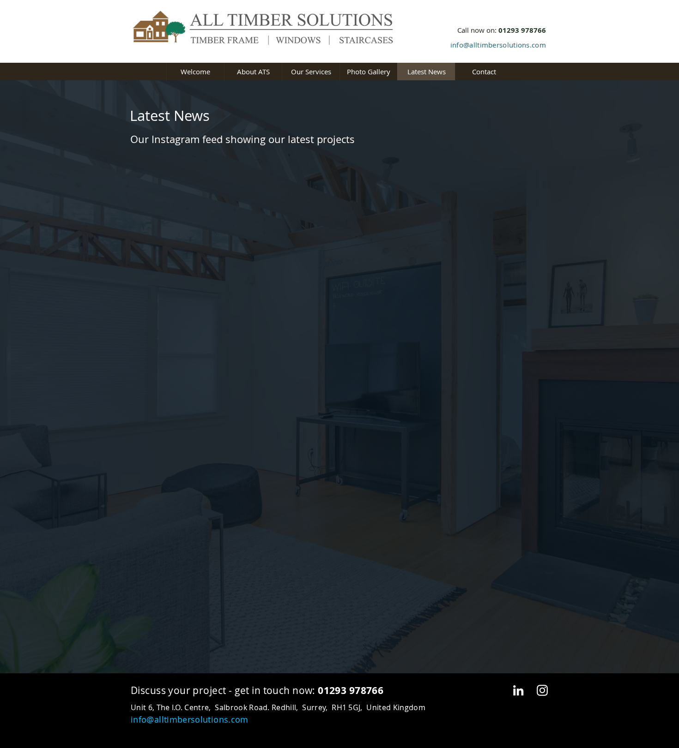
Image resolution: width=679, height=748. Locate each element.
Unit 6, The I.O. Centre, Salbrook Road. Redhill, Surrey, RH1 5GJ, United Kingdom (278, 707)
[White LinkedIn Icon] (518, 690)
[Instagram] (542, 690)
